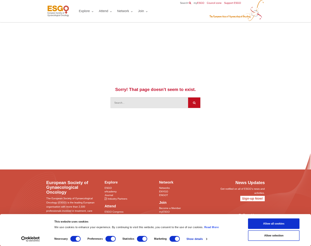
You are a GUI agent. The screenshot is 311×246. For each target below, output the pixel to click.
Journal (109, 195)
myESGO (164, 211)
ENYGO (163, 191)
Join (141, 11)
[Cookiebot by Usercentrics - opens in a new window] (30, 239)
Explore (84, 11)
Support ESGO (232, 2)
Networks (164, 187)
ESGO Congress (114, 211)
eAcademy (111, 191)
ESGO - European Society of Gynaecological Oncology (58, 11)
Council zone (214, 2)
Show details (194, 238)
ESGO (199, 2)
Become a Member (170, 208)
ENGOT (163, 195)
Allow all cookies (273, 223)
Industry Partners (117, 198)
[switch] (110, 239)
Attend (103, 11)
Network (123, 11)
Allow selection (273, 235)
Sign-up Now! (252, 198)
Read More (211, 227)
